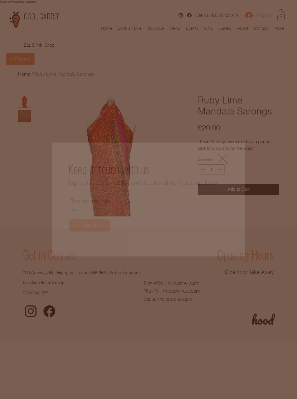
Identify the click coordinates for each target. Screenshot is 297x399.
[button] (223, 158)
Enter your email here (90, 201)
